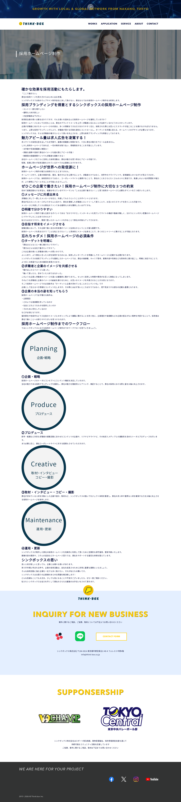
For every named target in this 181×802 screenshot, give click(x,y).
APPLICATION (109, 24)
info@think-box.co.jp (90, 654)
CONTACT (152, 24)
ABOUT (139, 24)
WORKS (92, 24)
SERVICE (126, 24)
